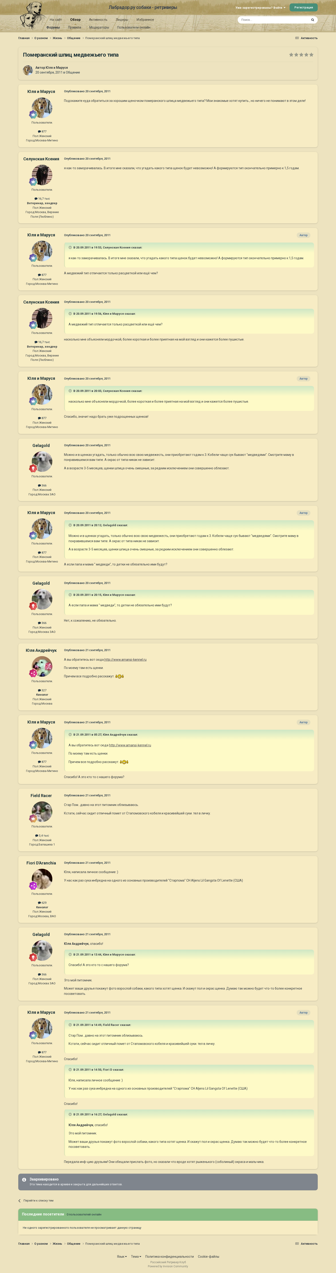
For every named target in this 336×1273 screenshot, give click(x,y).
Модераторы (99, 27)
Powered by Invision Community (168, 1266)
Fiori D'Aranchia (41, 863)
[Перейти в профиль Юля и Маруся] (28, 70)
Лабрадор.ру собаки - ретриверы (143, 7)
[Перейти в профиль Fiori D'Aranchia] (42, 879)
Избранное (145, 20)
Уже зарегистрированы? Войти (259, 7)
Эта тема (295, 19)
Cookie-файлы (208, 1256)
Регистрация (303, 7)
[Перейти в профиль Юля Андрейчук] (42, 666)
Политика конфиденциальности (169, 1256)
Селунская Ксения (41, 158)
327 (43, 690)
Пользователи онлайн (133, 27)
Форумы (53, 27)
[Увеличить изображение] (119, 676)
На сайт (56, 20)
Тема (135, 1256)
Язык (121, 1256)
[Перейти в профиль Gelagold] (42, 461)
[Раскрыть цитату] (71, 247)
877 (43, 131)
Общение (73, 72)
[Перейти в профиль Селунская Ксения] (42, 175)
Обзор (75, 20)
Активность (98, 20)
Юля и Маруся (57, 67)
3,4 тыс (43, 835)
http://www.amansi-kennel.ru (125, 659)
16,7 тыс (43, 198)
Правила (74, 27)
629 (43, 902)
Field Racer (41, 795)
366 (43, 485)
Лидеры (122, 20)
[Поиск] (313, 20)
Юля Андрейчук (41, 650)
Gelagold (41, 445)
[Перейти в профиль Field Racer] (42, 811)
